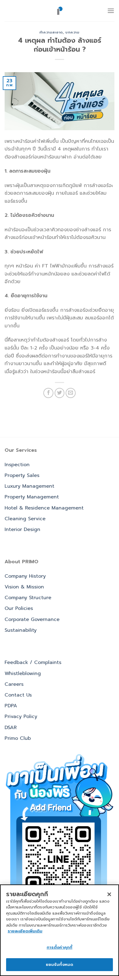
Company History (25, 576)
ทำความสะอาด (51, 32)
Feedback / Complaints (33, 662)
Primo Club (18, 738)
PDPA (11, 705)
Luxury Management (29, 486)
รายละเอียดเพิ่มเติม (25, 931)
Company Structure (28, 597)
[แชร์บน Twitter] (60, 393)
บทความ (72, 32)
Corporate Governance (32, 619)
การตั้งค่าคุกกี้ (59, 947)
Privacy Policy (21, 716)
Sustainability (21, 630)
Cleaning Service (25, 518)
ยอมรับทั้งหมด (59, 964)
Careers (14, 684)
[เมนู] (110, 10)
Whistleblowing (23, 673)
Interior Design (22, 529)
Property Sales (22, 475)
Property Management (32, 497)
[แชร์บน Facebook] (48, 393)
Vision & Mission (24, 587)
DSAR (11, 727)
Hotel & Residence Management (44, 508)
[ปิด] (109, 894)
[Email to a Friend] (71, 393)
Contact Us (18, 695)
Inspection (17, 464)
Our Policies (19, 608)
